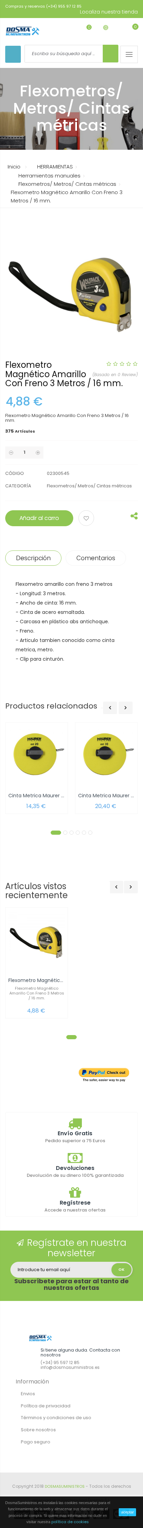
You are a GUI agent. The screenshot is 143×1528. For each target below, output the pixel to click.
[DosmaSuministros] (22, 31)
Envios (28, 1393)
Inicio (14, 166)
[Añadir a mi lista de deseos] (87, 519)
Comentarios (95, 558)
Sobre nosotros (38, 1429)
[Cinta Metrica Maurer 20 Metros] (36, 755)
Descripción (33, 558)
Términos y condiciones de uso (56, 1417)
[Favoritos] (83, 30)
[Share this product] (134, 517)
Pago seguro (35, 1442)
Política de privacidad (45, 1406)
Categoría (18, 486)
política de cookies (70, 1522)
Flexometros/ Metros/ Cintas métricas (89, 486)
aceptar (127, 1512)
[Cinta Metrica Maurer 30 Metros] (106, 755)
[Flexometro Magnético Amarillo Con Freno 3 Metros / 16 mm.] (36, 940)
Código (14, 473)
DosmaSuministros (65, 1486)
